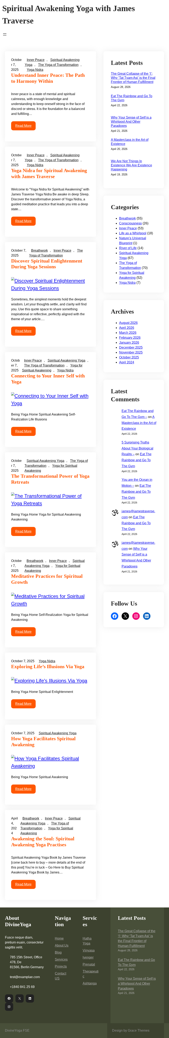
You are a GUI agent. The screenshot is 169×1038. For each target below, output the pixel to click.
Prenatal (89, 964)
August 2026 (128, 323)
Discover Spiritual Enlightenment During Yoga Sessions (46, 264)
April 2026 (126, 327)
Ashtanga (90, 983)
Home (59, 938)
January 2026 (129, 342)
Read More (23, 125)
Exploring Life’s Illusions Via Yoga (47, 666)
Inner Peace (36, 60)
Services (61, 959)
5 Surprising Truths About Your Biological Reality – (137, 448)
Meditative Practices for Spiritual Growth (47, 579)
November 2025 (131, 352)
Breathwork (39, 250)
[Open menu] (4, 34)
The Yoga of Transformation (58, 65)
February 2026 (130, 337)
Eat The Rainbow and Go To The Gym (131, 98)
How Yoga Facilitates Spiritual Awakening (43, 741)
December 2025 (131, 347)
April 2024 (126, 362)
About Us (61, 945)
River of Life (128, 248)
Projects (61, 966)
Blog (58, 952)
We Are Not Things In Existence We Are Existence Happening (131, 165)
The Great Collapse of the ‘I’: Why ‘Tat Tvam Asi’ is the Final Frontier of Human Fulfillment (133, 78)
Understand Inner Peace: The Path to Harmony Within (48, 78)
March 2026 (127, 332)
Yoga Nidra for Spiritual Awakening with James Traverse (49, 173)
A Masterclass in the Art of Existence (129, 142)
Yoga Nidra (35, 69)
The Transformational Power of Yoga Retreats (50, 479)
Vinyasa (89, 950)
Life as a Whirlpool (132, 233)
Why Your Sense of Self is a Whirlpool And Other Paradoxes (131, 121)
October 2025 (129, 357)
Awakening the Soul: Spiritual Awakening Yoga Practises (42, 841)
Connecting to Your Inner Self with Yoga (48, 378)
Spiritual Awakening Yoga (66, 360)
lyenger (88, 957)
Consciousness (130, 223)
